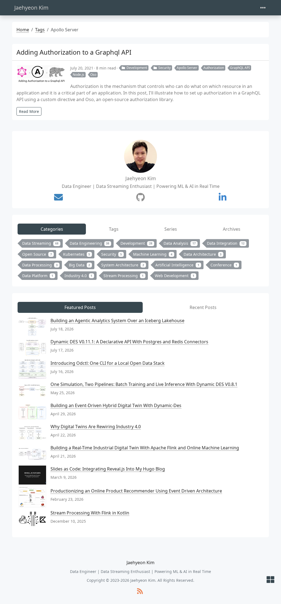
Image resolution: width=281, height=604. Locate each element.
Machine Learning (152, 254)
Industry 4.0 (78, 275)
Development (137, 67)
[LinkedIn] (222, 197)
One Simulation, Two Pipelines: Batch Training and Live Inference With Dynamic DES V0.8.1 (143, 384)
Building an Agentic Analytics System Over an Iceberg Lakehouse (117, 321)
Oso (93, 74)
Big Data (79, 265)
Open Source (37, 254)
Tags (40, 30)
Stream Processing (123, 275)
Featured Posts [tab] (80, 307)
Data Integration (226, 243)
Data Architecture (203, 254)
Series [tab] (170, 229)
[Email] (58, 197)
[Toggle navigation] (263, 8)
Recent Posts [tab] (203, 307)
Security (164, 67)
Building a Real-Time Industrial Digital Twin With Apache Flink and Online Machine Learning (144, 448)
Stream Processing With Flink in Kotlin (89, 513)
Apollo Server (187, 67)
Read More (29, 111)
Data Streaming (40, 243)
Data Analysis (180, 243)
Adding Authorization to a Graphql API (73, 52)
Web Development (174, 275)
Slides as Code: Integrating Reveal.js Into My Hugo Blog (107, 469)
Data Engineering (89, 243)
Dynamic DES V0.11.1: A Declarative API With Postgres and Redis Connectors (129, 342)
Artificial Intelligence (177, 265)
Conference (223, 265)
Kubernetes (76, 254)
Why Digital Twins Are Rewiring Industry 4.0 (95, 427)
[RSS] (140, 591)
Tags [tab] (114, 229)
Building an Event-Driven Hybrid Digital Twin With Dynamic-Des (115, 405)
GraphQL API (240, 67)
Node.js (78, 74)
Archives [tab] (231, 229)
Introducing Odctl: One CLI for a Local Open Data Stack (107, 363)
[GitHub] (140, 197)
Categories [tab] (52, 229)
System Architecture (122, 265)
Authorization (213, 67)
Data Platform (37, 275)
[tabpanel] (140, 260)
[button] (270, 579)
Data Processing (40, 265)
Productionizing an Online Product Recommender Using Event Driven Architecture (136, 491)
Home (22, 30)
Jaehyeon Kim (31, 7)
